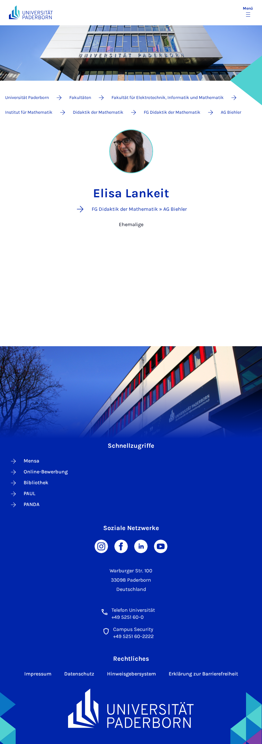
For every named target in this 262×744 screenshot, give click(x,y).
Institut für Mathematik (28, 112)
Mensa (31, 461)
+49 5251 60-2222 (133, 636)
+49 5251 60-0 (128, 617)
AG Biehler (231, 112)
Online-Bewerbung (46, 472)
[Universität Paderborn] (131, 708)
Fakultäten (80, 97)
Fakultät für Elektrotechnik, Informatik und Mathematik (168, 97)
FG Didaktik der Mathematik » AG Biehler (139, 209)
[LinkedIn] (141, 546)
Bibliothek (36, 482)
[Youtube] (160, 546)
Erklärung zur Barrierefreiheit (203, 674)
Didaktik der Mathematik (98, 112)
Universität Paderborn (27, 97)
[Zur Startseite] (31, 12)
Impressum (37, 674)
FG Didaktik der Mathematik (172, 112)
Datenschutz (79, 674)
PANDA (32, 504)
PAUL (29, 493)
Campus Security (133, 629)
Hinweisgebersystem (131, 674)
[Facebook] (121, 546)
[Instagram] (101, 546)
